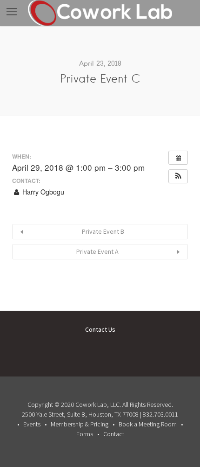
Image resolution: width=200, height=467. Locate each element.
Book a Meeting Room (148, 424)
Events (31, 424)
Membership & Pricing (79, 424)
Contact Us (100, 329)
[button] (178, 176)
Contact (113, 434)
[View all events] (178, 158)
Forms (84, 434)
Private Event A (97, 251)
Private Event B (103, 231)
